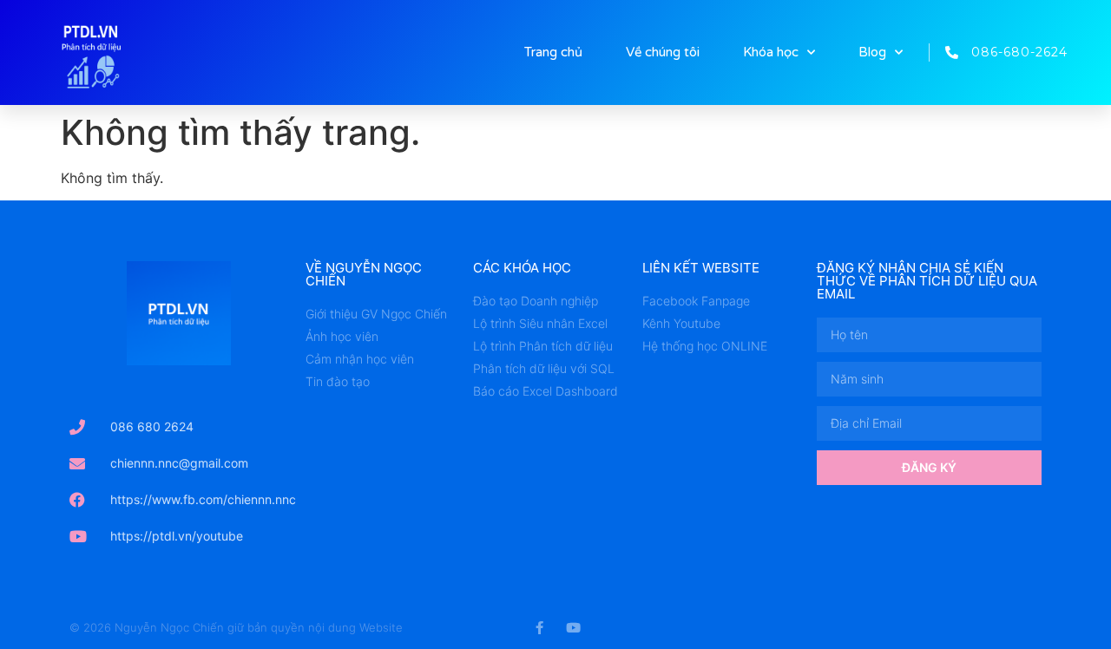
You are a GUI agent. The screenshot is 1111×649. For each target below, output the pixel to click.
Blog (872, 52)
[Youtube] (573, 627)
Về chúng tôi (663, 52)
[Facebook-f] (539, 627)
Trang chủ (553, 52)
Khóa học (771, 52)
